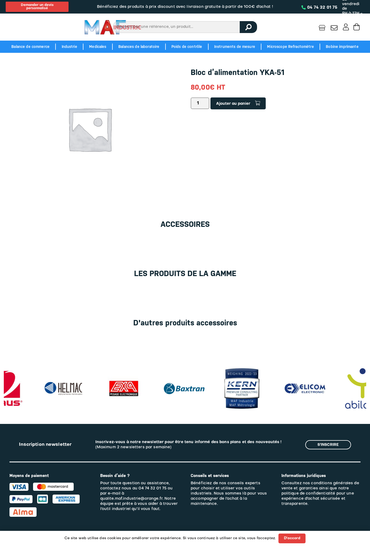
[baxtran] (150, 381)
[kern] (208, 370)
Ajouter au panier (233, 104)
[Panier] (356, 27)
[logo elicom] (271, 386)
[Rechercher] (248, 27)
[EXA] (90, 370)
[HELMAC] (29, 384)
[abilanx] (329, 370)
